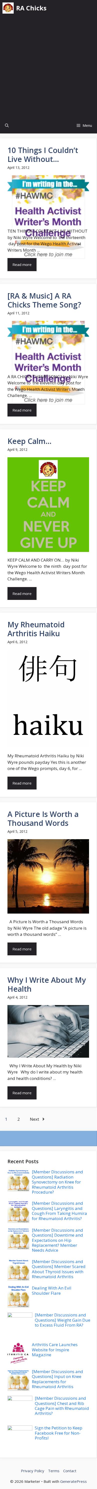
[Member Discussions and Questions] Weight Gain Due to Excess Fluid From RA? (62, 1320)
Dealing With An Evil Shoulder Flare (51, 1290)
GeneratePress (73, 1481)
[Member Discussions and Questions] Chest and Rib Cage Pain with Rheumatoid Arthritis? (62, 1405)
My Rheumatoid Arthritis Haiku (36, 628)
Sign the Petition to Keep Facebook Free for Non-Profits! (58, 1433)
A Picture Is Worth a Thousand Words (43, 818)
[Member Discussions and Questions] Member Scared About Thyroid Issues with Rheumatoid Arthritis (59, 1269)
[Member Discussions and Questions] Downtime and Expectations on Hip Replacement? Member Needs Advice (57, 1240)
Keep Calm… (29, 441)
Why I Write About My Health (46, 984)
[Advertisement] (48, 67)
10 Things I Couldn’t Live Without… (42, 154)
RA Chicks (31, 8)
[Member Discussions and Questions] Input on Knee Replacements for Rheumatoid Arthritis (57, 1379)
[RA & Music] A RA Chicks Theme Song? (44, 300)
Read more (22, 264)
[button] (7, 125)
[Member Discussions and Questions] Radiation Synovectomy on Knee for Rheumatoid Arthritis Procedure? (57, 1182)
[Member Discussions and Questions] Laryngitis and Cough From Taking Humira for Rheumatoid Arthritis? (59, 1210)
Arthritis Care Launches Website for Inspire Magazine (55, 1350)
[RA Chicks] (8, 8)
